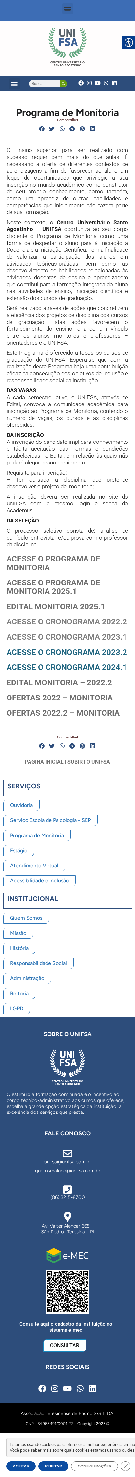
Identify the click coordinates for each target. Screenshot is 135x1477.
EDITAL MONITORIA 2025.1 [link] (56, 606)
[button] (67, 8)
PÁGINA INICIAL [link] (44, 762)
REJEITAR (53, 1466)
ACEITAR (21, 1466)
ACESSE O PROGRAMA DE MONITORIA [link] (53, 563)
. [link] (62, 713)
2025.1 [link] (63, 591)
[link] (67, 47)
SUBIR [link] (75, 762)
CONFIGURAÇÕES (94, 1466)
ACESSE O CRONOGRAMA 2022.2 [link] (67, 621)
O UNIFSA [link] (98, 762)
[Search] (63, 83)
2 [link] (65, 713)
